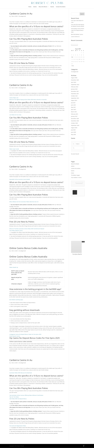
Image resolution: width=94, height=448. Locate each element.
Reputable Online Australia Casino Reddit (19, 179)
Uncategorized (74, 71)
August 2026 (74, 77)
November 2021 (75, 93)
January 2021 (74, 116)
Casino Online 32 (75, 36)
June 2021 (73, 105)
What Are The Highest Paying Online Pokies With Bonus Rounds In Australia (28, 99)
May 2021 (73, 107)
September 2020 (75, 125)
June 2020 (73, 132)
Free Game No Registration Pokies (17, 425)
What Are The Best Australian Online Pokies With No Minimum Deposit (26, 228)
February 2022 (74, 86)
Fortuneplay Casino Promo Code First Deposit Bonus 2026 (77, 30)
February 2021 (74, 114)
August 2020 (74, 127)
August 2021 (74, 100)
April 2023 (73, 82)
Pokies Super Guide (14, 149)
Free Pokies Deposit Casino (16, 230)
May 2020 (73, 134)
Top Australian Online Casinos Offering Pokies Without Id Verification (26, 395)
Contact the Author (60, 6)
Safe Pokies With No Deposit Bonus (18, 398)
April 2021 (73, 109)
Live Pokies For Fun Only (15, 114)
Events (52, 6)
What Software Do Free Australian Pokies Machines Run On (23, 201)
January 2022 (74, 89)
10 (72, 57)
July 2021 (73, 102)
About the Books (43, 6)
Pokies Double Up (13, 267)
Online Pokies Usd (13, 97)
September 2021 (75, 98)
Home (29, 6)
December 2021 (75, 91)
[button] (84, 241)
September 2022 (75, 84)
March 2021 (74, 111)
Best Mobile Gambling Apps (16, 299)
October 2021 (74, 96)
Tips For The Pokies (14, 397)
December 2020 (75, 118)
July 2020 (73, 130)
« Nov (72, 65)
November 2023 (75, 80)
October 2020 (74, 123)
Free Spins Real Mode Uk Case (80, 254)
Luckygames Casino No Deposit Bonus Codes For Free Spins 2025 (25, 334)
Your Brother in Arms (76, 177)
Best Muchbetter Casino (77, 34)
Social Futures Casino (14, 336)
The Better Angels (75, 175)
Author (35, 6)
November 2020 (75, 121)
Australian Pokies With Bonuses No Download (20, 372)
